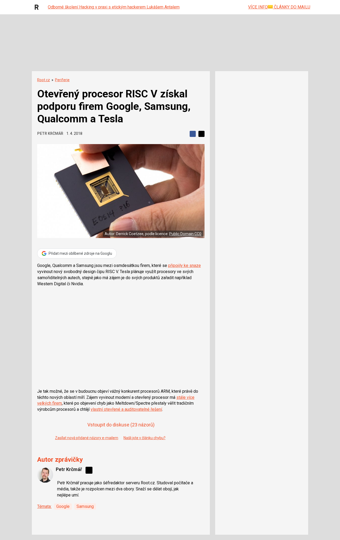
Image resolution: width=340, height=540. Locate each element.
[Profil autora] (45, 475)
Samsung (85, 506)
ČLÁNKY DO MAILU (291, 7)
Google (63, 506)
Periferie (62, 80)
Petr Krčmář (50, 133)
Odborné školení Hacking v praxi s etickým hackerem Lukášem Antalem (114, 7)
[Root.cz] (38, 7)
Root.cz (43, 80)
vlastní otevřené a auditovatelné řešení (126, 409)
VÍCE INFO (258, 7)
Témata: (44, 506)
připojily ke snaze (184, 265)
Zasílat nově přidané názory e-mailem (86, 438)
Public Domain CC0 (185, 234)
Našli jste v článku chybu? (144, 438)
